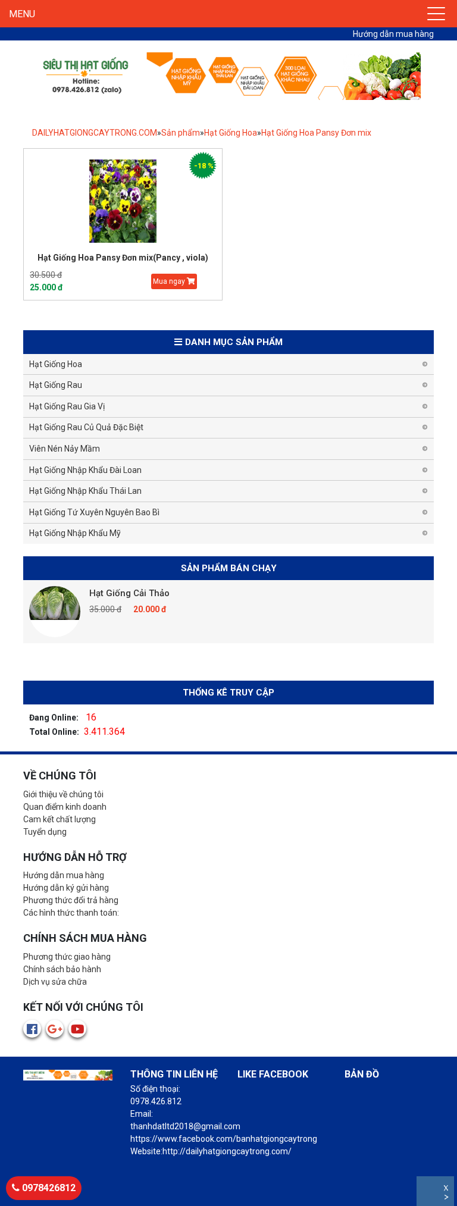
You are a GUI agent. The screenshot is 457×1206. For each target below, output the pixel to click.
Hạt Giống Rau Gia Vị (67, 406)
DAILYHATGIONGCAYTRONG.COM (94, 132)
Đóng (447, 1189)
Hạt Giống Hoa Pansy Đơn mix (316, 132)
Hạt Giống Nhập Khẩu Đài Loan (85, 470)
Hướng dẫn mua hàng (393, 34)
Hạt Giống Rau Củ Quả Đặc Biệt (86, 427)
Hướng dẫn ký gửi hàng (66, 887)
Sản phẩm (180, 132)
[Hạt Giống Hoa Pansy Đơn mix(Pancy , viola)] (123, 201)
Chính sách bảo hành (62, 969)
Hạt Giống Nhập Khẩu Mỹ (75, 533)
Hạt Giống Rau (55, 385)
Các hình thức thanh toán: (71, 912)
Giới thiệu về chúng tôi (63, 794)
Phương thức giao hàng (67, 956)
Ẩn (447, 1198)
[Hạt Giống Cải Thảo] (54, 611)
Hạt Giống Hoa (230, 132)
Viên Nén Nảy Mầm (64, 448)
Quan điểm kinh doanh (65, 807)
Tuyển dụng (45, 832)
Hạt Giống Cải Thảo (129, 593)
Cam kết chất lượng (59, 819)
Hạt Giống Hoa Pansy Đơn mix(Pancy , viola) (122, 257)
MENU (22, 14)
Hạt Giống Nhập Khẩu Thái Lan (85, 491)
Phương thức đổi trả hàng (70, 900)
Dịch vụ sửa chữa (55, 981)
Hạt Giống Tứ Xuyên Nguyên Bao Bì (94, 512)
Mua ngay (170, 281)
